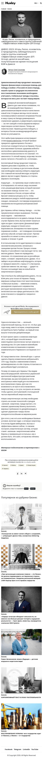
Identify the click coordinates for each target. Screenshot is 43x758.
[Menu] (2, 3)
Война (14, 465)
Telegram (17, 749)
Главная (3, 9)
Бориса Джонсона (14, 141)
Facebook (8, 749)
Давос (22, 465)
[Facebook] (17, 473)
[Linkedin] (21, 473)
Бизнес (10, 9)
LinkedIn (26, 749)
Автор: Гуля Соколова (16, 70)
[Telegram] (25, 473)
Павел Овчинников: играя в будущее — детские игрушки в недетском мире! (19, 660)
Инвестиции (31, 465)
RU (35, 3)
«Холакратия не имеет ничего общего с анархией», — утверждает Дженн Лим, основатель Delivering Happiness (21, 536)
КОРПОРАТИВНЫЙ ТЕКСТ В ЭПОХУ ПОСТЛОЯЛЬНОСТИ (21, 697)
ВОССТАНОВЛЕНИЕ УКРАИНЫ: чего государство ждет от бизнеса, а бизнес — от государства (21, 735)
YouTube (34, 749)
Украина (6, 468)
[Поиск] (40, 3)
